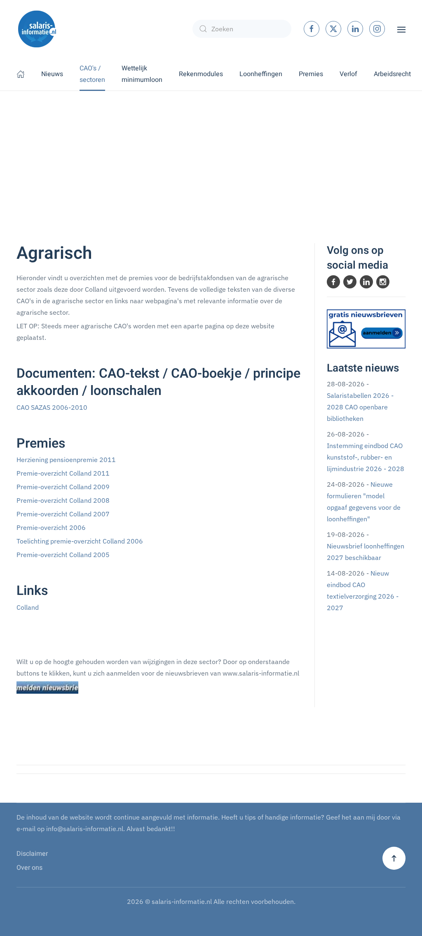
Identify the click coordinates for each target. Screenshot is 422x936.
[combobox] (241, 29)
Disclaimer (32, 854)
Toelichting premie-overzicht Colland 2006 (79, 541)
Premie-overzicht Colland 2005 (63, 554)
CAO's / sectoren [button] (92, 74)
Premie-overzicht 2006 (51, 527)
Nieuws (52, 74)
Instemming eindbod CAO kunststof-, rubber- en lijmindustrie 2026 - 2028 (365, 457)
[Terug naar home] (37, 28)
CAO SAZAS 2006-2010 (51, 407)
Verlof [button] (348, 74)
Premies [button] (311, 74)
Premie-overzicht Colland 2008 (63, 500)
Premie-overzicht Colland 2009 (63, 487)
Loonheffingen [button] (260, 74)
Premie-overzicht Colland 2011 (63, 473)
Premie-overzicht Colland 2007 (63, 514)
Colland (27, 607)
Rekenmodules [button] (201, 74)
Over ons (29, 868)
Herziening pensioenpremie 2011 (66, 459)
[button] (401, 29)
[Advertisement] (211, 152)
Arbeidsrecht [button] (392, 74)
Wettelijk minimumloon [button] (142, 74)
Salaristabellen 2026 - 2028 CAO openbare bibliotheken (360, 407)
